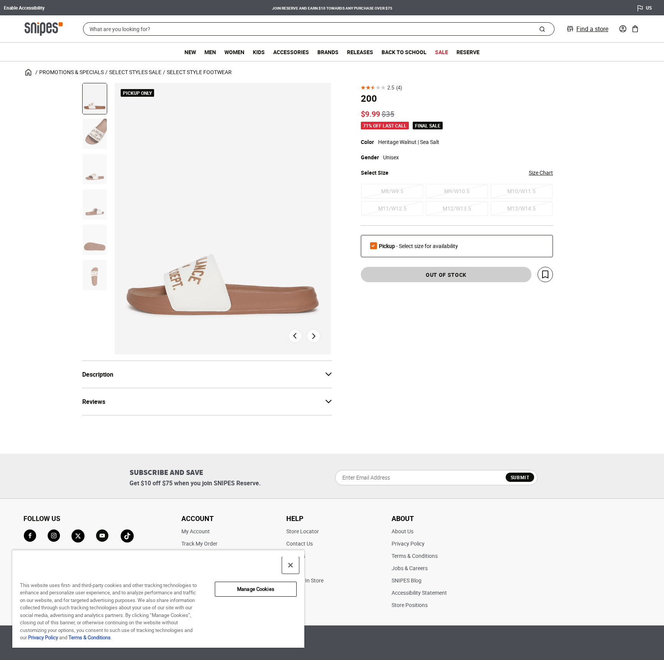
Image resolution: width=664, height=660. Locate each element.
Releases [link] (360, 52)
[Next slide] (313, 336)
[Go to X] (78, 536)
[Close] (290, 565)
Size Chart (541, 172)
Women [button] (234, 52)
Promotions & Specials (71, 72)
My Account (195, 531)
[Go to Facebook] (30, 535)
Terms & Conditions (415, 555)
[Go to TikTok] (127, 536)
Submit (520, 477)
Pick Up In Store (305, 580)
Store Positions (410, 605)
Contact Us (299, 543)
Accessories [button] (291, 52)
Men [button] (210, 52)
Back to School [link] (404, 52)
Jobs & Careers (410, 568)
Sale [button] (441, 52)
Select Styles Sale (135, 72)
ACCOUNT (197, 518)
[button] (623, 29)
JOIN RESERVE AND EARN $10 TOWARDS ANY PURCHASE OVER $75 (75, 8)
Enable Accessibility (24, 8)
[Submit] (542, 28)
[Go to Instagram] (54, 535)
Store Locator (302, 531)
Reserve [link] (468, 52)
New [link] (190, 52)
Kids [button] (259, 52)
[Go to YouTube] (102, 536)
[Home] (44, 28)
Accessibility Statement (419, 592)
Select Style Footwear (199, 72)
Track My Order (199, 543)
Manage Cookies (255, 589)
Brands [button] (328, 52)
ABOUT (403, 518)
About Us (402, 531)
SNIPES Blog (407, 580)
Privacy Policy (408, 543)
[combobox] (318, 29)
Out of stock (446, 274)
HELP (295, 518)
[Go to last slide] (295, 336)
